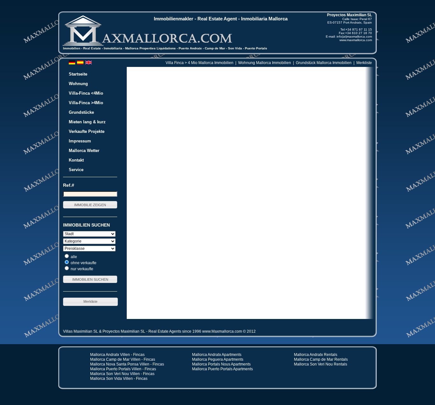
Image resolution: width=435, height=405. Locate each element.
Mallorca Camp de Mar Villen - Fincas (122, 359)
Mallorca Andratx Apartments (216, 354)
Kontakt (76, 160)
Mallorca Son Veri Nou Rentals (320, 364)
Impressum (80, 141)
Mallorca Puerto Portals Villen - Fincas (123, 369)
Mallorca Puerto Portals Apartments (222, 369)
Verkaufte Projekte (86, 131)
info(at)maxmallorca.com (354, 36)
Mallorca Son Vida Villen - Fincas (118, 378)
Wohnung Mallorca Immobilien (264, 63)
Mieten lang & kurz (87, 121)
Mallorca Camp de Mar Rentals (321, 359)
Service (76, 169)
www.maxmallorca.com (355, 40)
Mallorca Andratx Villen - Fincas (117, 354)
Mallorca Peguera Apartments (217, 359)
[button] (90, 204)
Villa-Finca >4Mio (86, 102)
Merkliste (364, 63)
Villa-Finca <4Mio (86, 93)
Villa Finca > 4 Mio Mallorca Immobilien (199, 63)
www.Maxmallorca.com (222, 331)
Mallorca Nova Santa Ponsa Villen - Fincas (127, 364)
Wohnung (78, 83)
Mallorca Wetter (84, 150)
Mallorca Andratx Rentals (315, 354)
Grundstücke (81, 112)
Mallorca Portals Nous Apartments (221, 364)
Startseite (78, 74)
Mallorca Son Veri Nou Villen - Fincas (122, 374)
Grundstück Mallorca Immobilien (324, 63)
